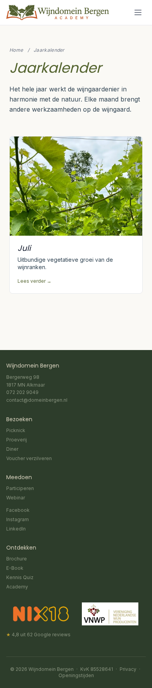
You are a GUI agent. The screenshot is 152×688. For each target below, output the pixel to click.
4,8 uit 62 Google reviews (38, 634)
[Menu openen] (138, 12)
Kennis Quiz (20, 577)
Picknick (15, 430)
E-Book (14, 568)
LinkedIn (16, 529)
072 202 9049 (22, 392)
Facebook (18, 510)
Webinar (15, 498)
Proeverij (16, 440)
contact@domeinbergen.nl (36, 400)
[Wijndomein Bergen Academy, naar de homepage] (57, 12)
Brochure (16, 559)
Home (16, 50)
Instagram (17, 519)
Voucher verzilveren (29, 458)
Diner (12, 449)
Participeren (20, 488)
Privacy (128, 669)
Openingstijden (76, 675)
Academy (17, 587)
